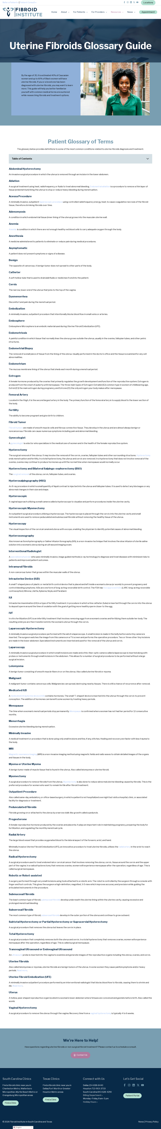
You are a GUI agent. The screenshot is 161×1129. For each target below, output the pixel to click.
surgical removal (21, 474)
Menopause (75, 711)
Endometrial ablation (100, 186)
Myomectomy (69, 782)
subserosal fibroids (50, 915)
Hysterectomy (143, 455)
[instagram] (128, 2)
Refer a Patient (10, 2)
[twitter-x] (134, 2)
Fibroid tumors (16, 428)
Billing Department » (93, 1095)
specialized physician (21, 557)
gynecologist (17, 443)
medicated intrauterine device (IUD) (28, 696)
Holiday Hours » (90, 1102)
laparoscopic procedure (51, 202)
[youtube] (137, 2)
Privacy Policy (151, 1122)
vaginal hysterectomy (100, 1013)
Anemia (13, 229)
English (19, 1127)
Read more (22, 970)
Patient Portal (132, 1095)
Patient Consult (28, 2)
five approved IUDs (112, 588)
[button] (148, 12)
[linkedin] (131, 2)
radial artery (124, 847)
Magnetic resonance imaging (23, 754)
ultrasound (17, 955)
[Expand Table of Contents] (147, 158)
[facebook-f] (124, 2)
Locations (148, 2)
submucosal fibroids (50, 900)
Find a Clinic (10, 1103)
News (141, 1122)
